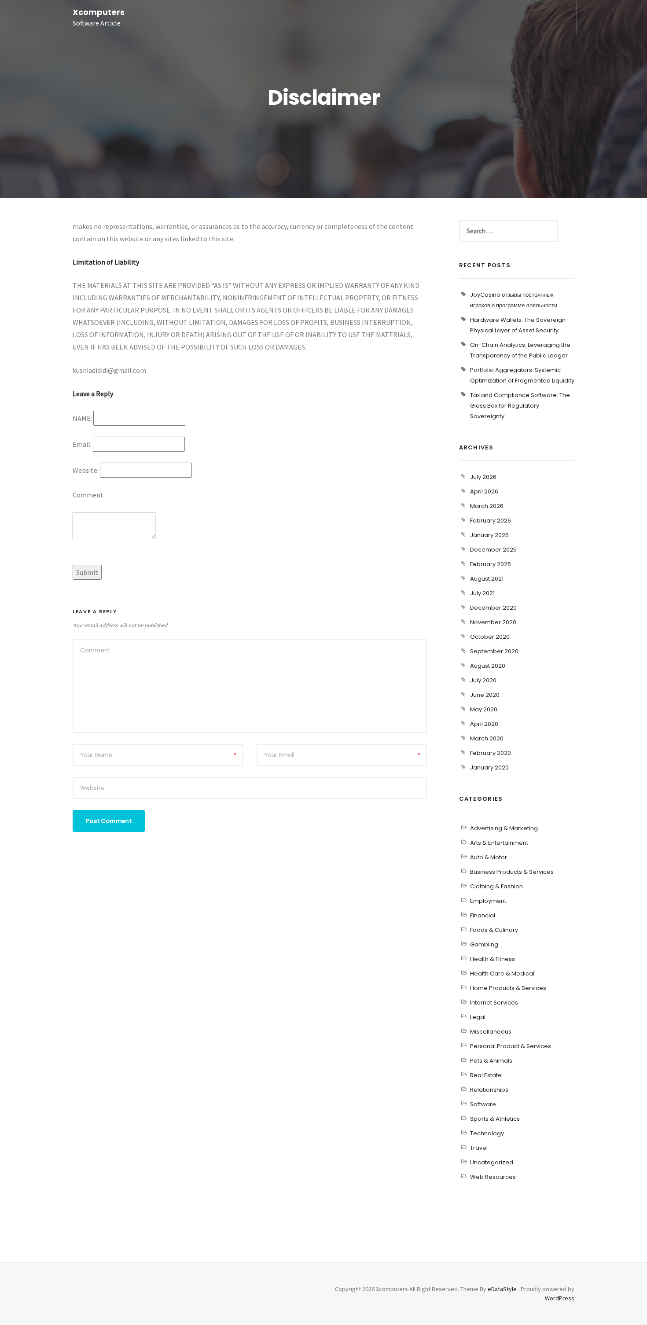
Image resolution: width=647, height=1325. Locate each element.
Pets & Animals (491, 1060)
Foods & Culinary (494, 930)
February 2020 (490, 753)
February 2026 (490, 520)
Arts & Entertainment (499, 843)
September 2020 (494, 651)
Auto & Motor (488, 857)
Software (483, 1104)
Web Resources (493, 1177)
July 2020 (483, 680)
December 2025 (493, 549)
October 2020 (490, 637)
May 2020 (483, 709)
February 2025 (490, 564)
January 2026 (489, 535)
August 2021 (487, 578)
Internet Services (494, 1002)
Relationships (489, 1090)
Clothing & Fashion (496, 886)
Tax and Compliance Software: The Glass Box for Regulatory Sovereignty (520, 405)
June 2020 (485, 695)
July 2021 (482, 593)
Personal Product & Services (510, 1046)
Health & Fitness (492, 959)
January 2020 (489, 767)
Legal (477, 1017)
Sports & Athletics (495, 1119)
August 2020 (487, 666)
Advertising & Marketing (504, 828)
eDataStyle (502, 1289)
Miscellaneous (490, 1031)
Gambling (484, 944)
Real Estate (486, 1075)
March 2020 (487, 738)
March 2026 (487, 506)
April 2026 (484, 491)
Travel (479, 1148)
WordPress (559, 1298)
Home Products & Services (508, 988)
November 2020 (493, 622)
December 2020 (493, 608)
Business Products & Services (512, 872)
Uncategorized (491, 1162)
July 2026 (483, 477)
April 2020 (484, 724)
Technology (487, 1133)
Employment (488, 901)
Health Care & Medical (502, 973)
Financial (482, 915)
